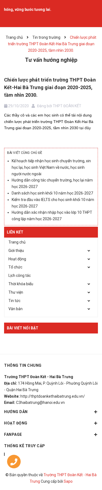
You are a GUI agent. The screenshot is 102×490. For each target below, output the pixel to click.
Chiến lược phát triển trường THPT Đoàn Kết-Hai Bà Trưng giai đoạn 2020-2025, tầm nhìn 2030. (50, 87)
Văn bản (15, 309)
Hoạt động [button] (15, 423)
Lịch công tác (19, 275)
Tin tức (14, 300)
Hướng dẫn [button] (16, 412)
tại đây (85, 128)
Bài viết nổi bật (22, 328)
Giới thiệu (16, 250)
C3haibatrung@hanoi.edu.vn (40, 402)
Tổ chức (15, 267)
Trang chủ (17, 242)
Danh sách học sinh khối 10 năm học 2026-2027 (52, 193)
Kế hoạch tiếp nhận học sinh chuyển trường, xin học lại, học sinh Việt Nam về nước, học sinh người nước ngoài (51, 167)
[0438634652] (13, 463)
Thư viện (15, 292)
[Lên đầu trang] (84, 456)
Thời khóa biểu (20, 284)
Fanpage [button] (13, 434)
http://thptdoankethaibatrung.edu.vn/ (52, 396)
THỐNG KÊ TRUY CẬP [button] (24, 446)
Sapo (68, 481)
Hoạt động (17, 259)
